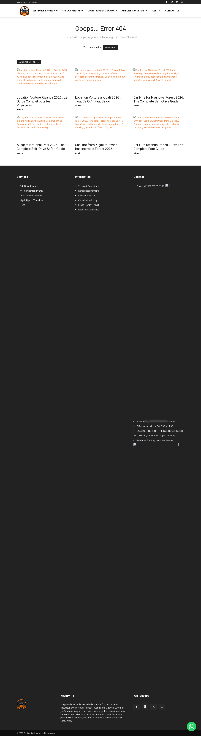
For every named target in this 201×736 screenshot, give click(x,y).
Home (25, 10)
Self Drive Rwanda (29, 186)
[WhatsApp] (182, 2)
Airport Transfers (133, 10)
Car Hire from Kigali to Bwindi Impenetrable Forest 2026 (96, 147)
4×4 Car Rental (71, 10)
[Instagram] (171, 2)
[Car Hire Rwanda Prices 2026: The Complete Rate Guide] (158, 128)
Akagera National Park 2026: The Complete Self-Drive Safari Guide (41, 147)
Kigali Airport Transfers (31, 200)
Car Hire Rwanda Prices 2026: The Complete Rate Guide (158, 147)
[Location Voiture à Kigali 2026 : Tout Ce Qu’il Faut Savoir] (100, 81)
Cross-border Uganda (100, 10)
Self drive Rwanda (44, 10)
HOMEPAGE (110, 47)
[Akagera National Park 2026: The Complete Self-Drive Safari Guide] (42, 128)
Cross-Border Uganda (31, 195)
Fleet (155, 10)
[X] (176, 2)
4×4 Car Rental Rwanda (31, 190)
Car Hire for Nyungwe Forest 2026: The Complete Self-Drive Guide (158, 99)
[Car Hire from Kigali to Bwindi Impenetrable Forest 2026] (100, 128)
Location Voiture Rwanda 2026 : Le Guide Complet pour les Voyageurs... (42, 101)
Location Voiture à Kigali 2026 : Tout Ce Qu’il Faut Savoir (98, 99)
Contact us (172, 10)
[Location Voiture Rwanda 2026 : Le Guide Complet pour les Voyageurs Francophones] (42, 81)
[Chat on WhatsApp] (191, 726)
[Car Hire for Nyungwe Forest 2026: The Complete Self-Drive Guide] (158, 81)
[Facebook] (166, 2)
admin (20, 109)
